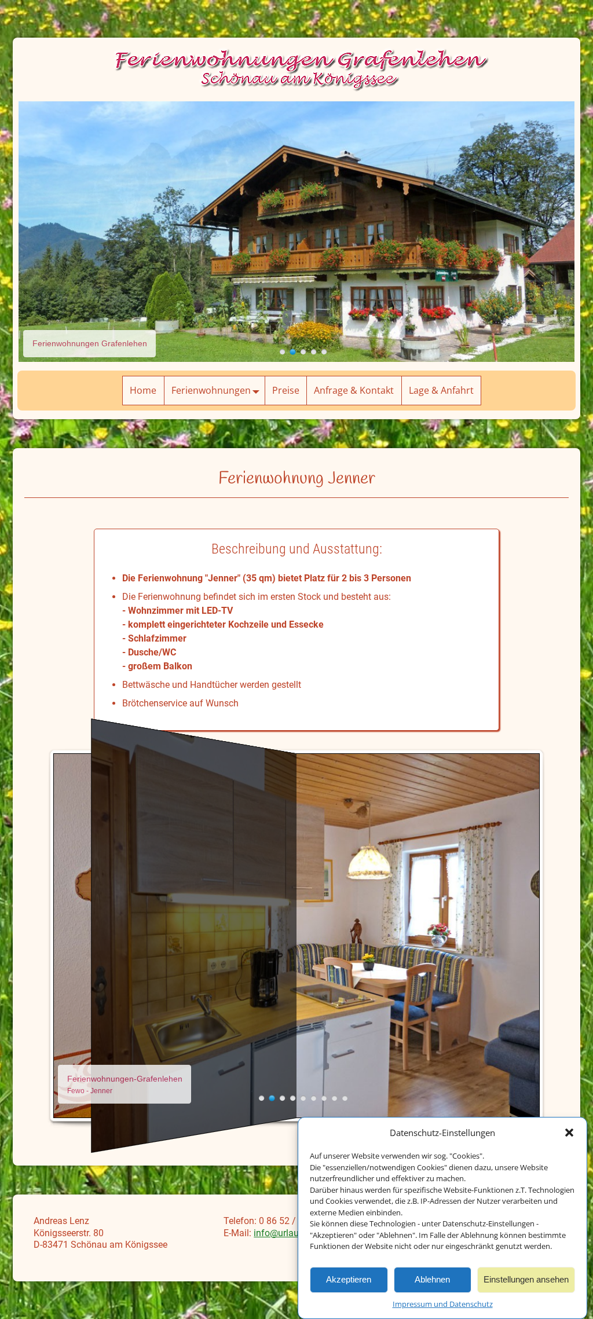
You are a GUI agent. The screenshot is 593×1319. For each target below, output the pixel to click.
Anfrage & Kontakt (354, 390)
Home (143, 390)
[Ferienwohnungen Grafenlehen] (282, 351)
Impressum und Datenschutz (443, 1304)
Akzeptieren (348, 1279)
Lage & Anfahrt (441, 390)
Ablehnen (432, 1279)
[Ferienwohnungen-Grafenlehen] (261, 1098)
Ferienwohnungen (211, 390)
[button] (569, 1132)
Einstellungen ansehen (526, 1279)
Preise (285, 390)
